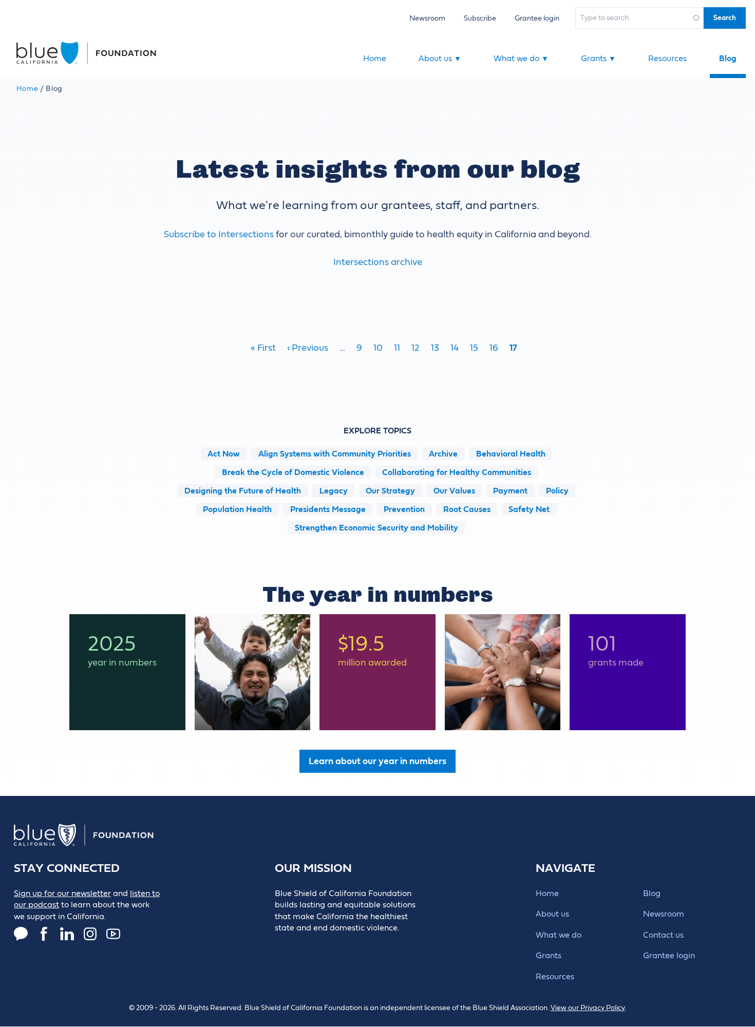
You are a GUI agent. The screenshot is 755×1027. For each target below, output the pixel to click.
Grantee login (537, 18)
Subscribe (480, 18)
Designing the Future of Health (242, 491)
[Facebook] (44, 934)
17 (513, 348)
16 (493, 348)
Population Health (237, 509)
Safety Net (529, 509)
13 (435, 348)
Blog (728, 58)
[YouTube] (113, 934)
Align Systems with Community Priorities (334, 454)
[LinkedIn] (67, 934)
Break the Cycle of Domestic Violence (293, 472)
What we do (521, 58)
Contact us (663, 935)
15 (474, 348)
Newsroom (427, 18)
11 (397, 348)
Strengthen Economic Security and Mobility (376, 528)
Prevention (404, 509)
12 (415, 348)
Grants (598, 58)
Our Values (454, 491)
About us (440, 58)
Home (374, 58)
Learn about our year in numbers (377, 761)
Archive (443, 454)
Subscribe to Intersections (219, 234)
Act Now (223, 454)
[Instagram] (90, 934)
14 (454, 348)
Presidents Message (328, 509)
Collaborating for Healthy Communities (456, 472)
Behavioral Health (510, 454)
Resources (667, 58)
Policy (557, 491)
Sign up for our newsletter (62, 893)
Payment (510, 491)
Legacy (333, 491)
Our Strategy (390, 491)
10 (378, 348)
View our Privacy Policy (588, 1008)
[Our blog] (21, 934)
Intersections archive (377, 262)
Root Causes (466, 509)
